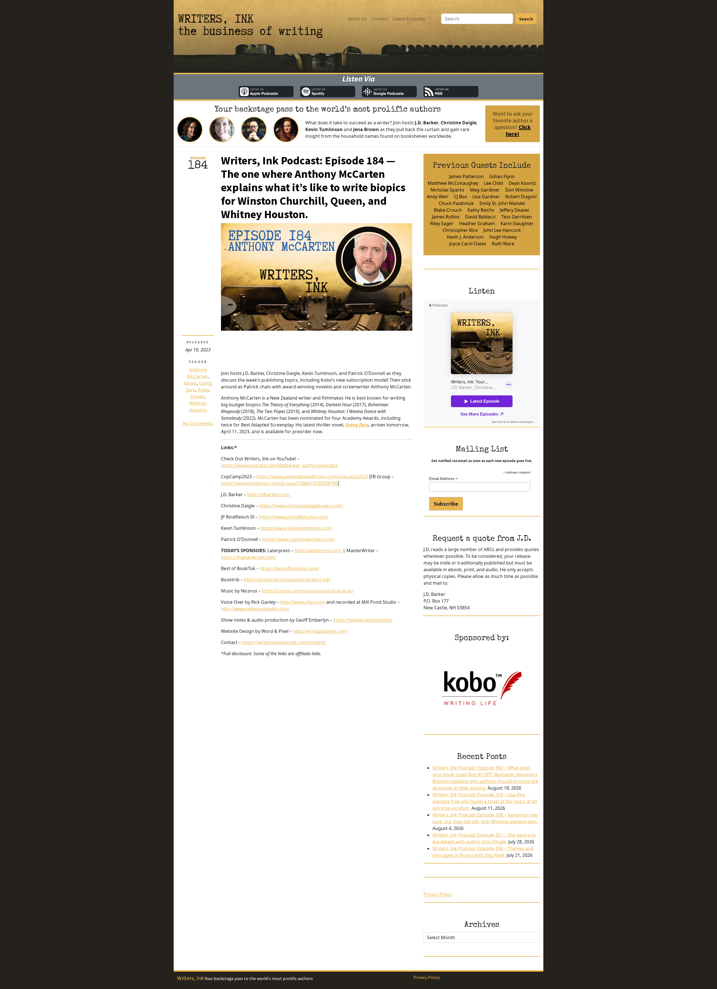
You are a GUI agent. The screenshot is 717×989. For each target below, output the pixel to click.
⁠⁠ (357, 425)
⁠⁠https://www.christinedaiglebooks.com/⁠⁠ (301, 506)
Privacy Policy (437, 894)
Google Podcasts (389, 91)
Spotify (327, 91)
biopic (190, 383)
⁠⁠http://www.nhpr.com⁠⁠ (302, 602)
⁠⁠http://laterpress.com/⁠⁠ (318, 550)
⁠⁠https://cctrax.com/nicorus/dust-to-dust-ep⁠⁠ (307, 591)
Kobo (203, 390)
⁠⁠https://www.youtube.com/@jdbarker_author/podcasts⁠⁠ (279, 465)
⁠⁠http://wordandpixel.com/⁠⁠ (320, 631)
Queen (197, 396)
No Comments (198, 423)
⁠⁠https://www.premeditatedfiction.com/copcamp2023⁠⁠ (312, 476)
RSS (450, 91)
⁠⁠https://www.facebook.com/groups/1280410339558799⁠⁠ (279, 483)
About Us (357, 19)
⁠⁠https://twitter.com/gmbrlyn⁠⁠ (362, 620)
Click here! (518, 130)
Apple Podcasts (266, 91)
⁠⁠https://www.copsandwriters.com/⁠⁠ (298, 539)
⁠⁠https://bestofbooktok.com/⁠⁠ (289, 568)
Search (526, 19)
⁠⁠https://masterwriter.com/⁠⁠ (248, 557)
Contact (379, 19)
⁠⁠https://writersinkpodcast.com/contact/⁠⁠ (284, 642)
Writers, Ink (190, 977)
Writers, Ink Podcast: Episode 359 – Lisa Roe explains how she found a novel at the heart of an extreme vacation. (484, 801)
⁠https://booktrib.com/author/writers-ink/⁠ (287, 580)
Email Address (443, 478)
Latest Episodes (408, 19)
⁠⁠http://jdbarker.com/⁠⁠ (268, 494)
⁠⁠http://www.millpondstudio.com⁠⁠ (255, 609)
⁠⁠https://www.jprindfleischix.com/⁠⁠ (293, 517)
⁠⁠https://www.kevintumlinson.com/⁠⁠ (296, 528)
